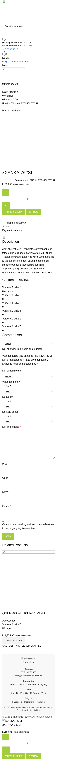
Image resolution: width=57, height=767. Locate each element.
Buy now (33, 756)
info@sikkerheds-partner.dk (28, 675)
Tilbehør (21, 684)
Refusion (34, 693)
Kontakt (14, 693)
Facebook (17, 702)
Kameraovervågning (37, 684)
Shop (12, 684)
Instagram (29, 702)
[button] (13, 640)
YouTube (40, 702)
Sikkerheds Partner (21, 716)
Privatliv (24, 693)
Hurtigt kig (6, 607)
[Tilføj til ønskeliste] (14, 607)
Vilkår (44, 693)
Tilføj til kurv (13, 756)
